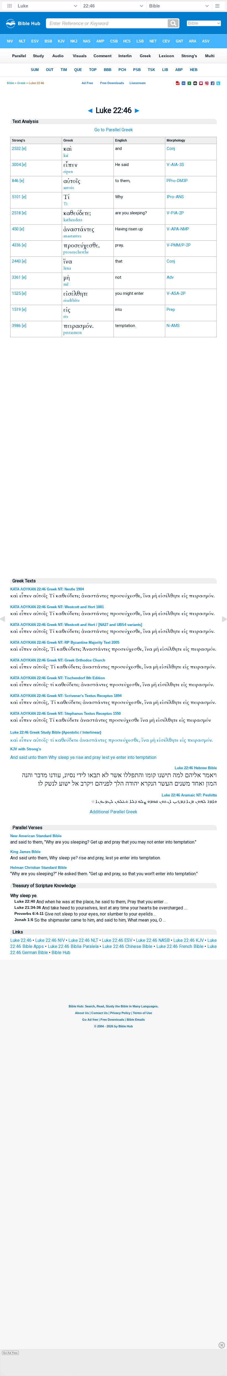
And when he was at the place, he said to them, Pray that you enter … (90, 901)
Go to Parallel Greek (113, 129)
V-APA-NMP (178, 229)
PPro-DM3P (177, 180)
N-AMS (173, 325)
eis (65, 316)
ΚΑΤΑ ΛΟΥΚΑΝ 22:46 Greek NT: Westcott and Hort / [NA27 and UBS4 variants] (76, 625)
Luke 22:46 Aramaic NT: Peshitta (189, 795)
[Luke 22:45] (7, 631)
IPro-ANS (175, 196)
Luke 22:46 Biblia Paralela (73, 946)
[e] (24, 148)
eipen (68, 171)
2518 (16, 212)
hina (67, 268)
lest (105, 757)
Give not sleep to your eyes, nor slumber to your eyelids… (85, 914)
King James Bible (25, 852)
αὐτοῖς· (41, 740)
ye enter (118, 757)
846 (15, 180)
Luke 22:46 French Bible (179, 946)
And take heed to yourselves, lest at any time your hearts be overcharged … (100, 907)
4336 (16, 245)
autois (68, 187)
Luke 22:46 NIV (50, 940)
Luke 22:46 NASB (153, 940)
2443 (16, 261)
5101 (16, 196)
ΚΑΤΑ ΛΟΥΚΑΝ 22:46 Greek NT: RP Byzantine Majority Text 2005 (64, 642)
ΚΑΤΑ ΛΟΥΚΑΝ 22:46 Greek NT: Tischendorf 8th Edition (57, 678)
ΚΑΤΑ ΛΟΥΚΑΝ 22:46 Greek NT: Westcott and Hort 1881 (57, 607)
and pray (92, 757)
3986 (16, 325)
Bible (10, 83)
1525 (16, 293)
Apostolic (71, 732)
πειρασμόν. (200, 740)
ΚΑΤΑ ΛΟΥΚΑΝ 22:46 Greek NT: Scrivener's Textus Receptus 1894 (66, 696)
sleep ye (66, 757)
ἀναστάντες (93, 740)
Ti (65, 204)
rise (79, 757)
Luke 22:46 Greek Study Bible (35, 732)
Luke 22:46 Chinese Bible (127, 946)
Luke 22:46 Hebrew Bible (196, 768)
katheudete (72, 220)
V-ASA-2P (176, 293)
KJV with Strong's (25, 749)
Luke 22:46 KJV (188, 940)
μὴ (152, 740)
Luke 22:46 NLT (83, 940)
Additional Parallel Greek (113, 811)
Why (52, 757)
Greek (21, 83)
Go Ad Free (10, 1352)
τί (52, 740)
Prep (171, 309)
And (14, 757)
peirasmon (72, 332)
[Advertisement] (113, 456)
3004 (16, 164)
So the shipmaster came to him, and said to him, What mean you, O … (90, 920)
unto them (37, 757)
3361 (16, 277)
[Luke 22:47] (220, 631)
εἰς (183, 740)
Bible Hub (60, 952)
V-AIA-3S (175, 164)
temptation (146, 757)
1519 (16, 309)
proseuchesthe (76, 252)
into (131, 757)
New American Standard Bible (35, 836)
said (23, 757)
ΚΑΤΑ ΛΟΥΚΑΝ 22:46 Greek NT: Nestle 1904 (47, 589)
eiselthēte (71, 300)
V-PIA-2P (175, 212)
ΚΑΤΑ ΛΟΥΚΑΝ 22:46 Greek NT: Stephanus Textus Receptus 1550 (65, 713)
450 (15, 229)
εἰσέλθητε (168, 740)
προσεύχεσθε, (124, 740)
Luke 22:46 (21, 940)
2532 (16, 148)
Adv (170, 277)
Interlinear (91, 732)
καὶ (14, 740)
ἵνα (145, 740)
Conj (171, 148)
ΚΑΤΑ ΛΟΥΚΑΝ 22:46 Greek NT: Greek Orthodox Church (57, 660)
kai (65, 155)
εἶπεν (25, 740)
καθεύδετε (66, 740)
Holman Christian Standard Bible (38, 868)
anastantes (72, 236)
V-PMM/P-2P (179, 245)
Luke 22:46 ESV (117, 940)
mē (66, 284)
